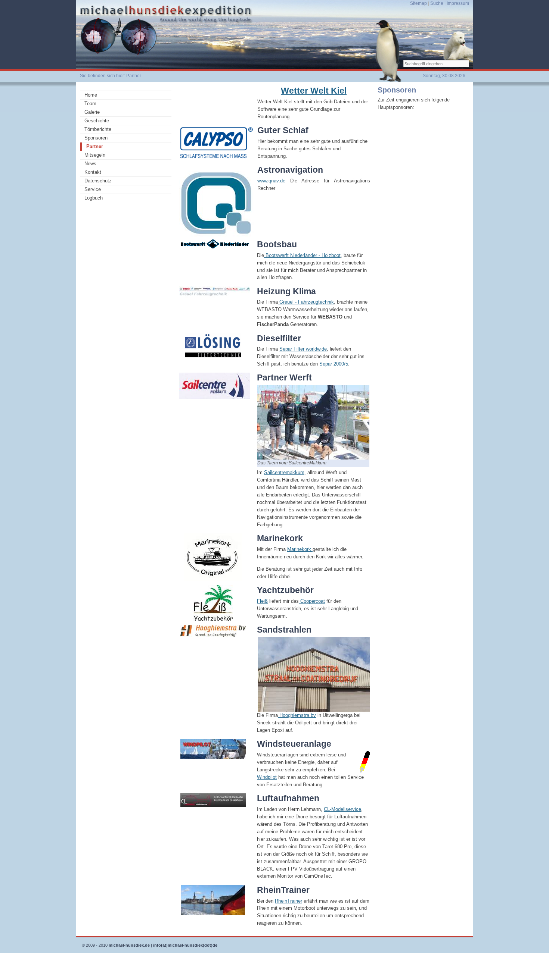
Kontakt (92, 172)
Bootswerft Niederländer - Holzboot (302, 255)
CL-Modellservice (342, 809)
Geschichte (96, 120)
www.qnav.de (271, 181)
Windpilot (267, 777)
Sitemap (418, 3)
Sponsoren (96, 138)
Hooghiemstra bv (297, 715)
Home (90, 95)
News (90, 163)
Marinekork (300, 549)
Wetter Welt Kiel (314, 90)
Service (92, 189)
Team (90, 103)
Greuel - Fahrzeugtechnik (306, 302)
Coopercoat (312, 601)
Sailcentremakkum (284, 472)
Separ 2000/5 (333, 364)
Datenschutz (98, 181)
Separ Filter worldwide (303, 349)
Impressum (458, 3)
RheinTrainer (288, 901)
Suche (436, 3)
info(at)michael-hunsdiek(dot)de (185, 945)
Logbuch (93, 198)
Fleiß (262, 601)
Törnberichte (97, 129)
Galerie (92, 112)
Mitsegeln (94, 155)
